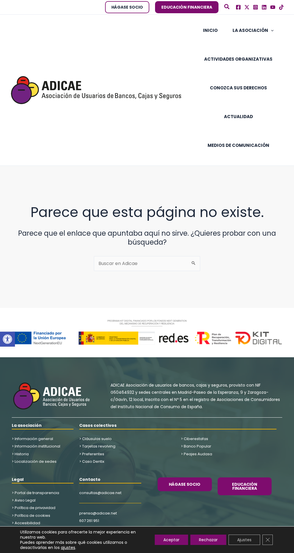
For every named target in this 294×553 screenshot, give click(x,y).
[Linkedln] (264, 7)
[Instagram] (255, 7)
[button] (7, 339)
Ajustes (244, 540)
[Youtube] (272, 7)
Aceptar (171, 540)
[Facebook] (238, 7)
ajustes (68, 547)
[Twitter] (246, 7)
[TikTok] (281, 7)
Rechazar (208, 540)
